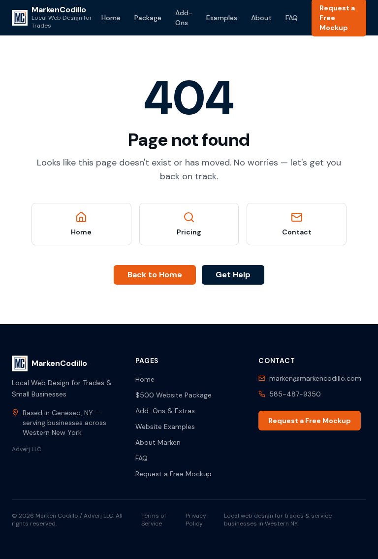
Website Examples (165, 426)
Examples (221, 17)
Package (147, 17)
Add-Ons (183, 17)
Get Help (233, 274)
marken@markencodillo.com (315, 378)
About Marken (158, 442)
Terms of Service (153, 519)
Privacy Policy (196, 519)
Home (111, 17)
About (261, 17)
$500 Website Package (173, 395)
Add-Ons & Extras (165, 410)
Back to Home (154, 274)
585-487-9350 (295, 394)
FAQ (291, 17)
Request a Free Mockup (173, 473)
